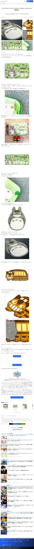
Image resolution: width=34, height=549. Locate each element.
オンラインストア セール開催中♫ (17, 397)
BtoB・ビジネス (20, 3)
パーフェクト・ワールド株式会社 (28, 17)
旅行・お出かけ (25, 3)
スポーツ (10, 3)
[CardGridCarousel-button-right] (33, 407)
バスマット (19, 420)
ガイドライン (11, 541)
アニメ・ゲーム (14, 3)
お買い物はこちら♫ (17, 356)
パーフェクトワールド (4, 420)
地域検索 (3, 3)
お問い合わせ (20, 541)
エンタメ (7, 3)
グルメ (29, 3)
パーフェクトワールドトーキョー (13, 420)
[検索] (25, 1)
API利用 (16, 541)
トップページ (3, 537)
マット (27, 420)
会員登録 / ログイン (30, 1)
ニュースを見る (30, 433)
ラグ (29, 420)
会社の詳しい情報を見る (17, 429)
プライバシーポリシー (5, 541)
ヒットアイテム (23, 420)
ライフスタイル (14, 415)
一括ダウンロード (17, 412)
